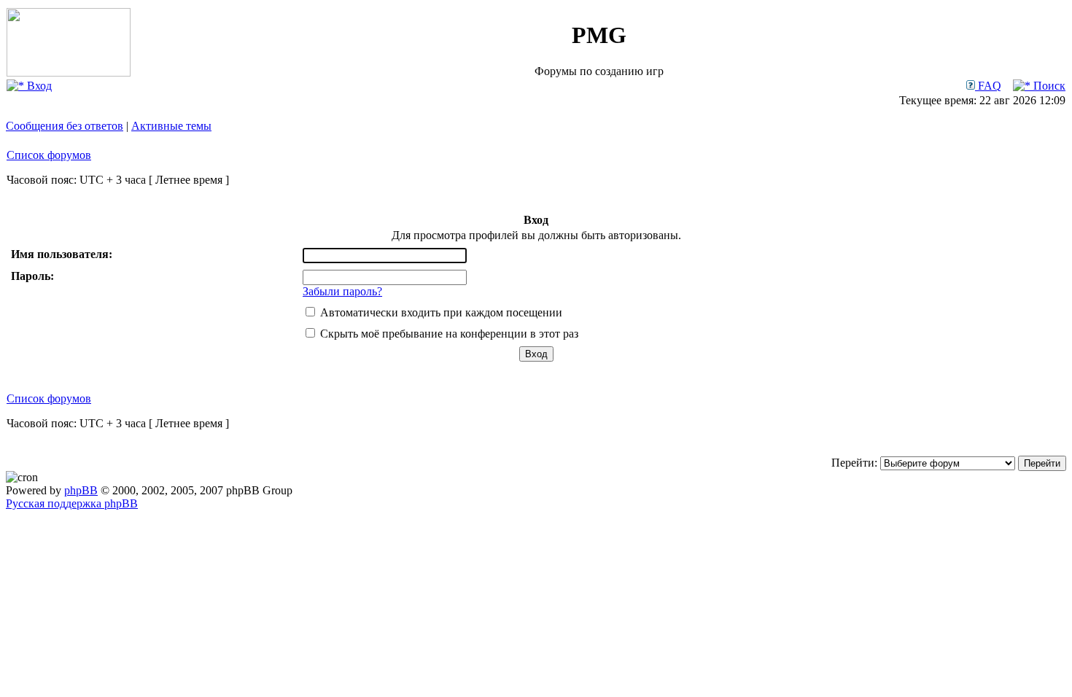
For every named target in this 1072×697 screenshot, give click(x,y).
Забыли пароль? (342, 291)
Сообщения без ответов (64, 126)
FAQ (988, 85)
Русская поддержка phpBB (72, 503)
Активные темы (171, 126)
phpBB (81, 490)
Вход (38, 85)
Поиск (1047, 85)
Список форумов (49, 155)
